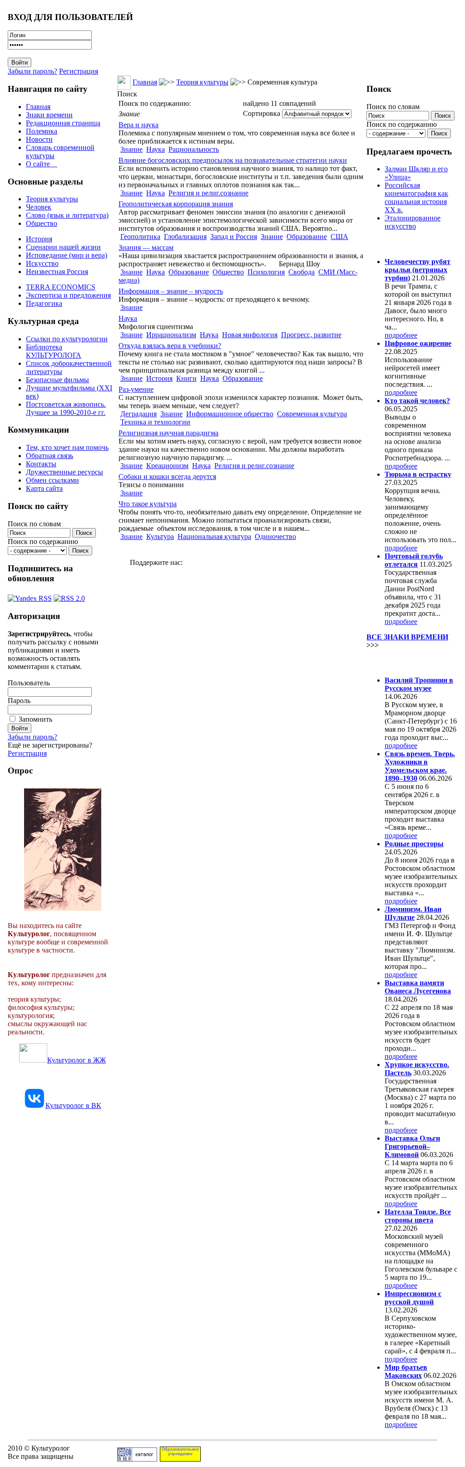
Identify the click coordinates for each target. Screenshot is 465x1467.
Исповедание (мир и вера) (66, 255)
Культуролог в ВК (73, 1105)
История (39, 239)
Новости (39, 139)
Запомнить (35, 719)
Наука (155, 149)
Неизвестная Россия (57, 271)
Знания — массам (146, 247)
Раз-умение (136, 389)
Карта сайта (44, 488)
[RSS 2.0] (69, 596)
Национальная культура (214, 536)
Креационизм (167, 465)
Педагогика (44, 303)
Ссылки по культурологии (67, 339)
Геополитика (140, 236)
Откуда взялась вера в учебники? (170, 345)
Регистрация (78, 71)
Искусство (42, 263)
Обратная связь (49, 455)
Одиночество (275, 536)
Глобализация (185, 236)
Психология (266, 272)
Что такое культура (148, 504)
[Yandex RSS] (30, 596)
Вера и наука (138, 125)
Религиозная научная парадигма (168, 433)
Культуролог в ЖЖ (76, 1060)
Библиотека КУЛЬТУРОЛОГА (53, 351)
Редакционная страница (63, 123)
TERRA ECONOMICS (60, 287)
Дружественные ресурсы (64, 472)
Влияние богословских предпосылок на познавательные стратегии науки (233, 160)
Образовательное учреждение (180, 1451)
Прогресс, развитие (311, 335)
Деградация (138, 414)
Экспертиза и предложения (68, 295)
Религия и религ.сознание (208, 193)
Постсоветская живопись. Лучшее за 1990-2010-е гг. (66, 408)
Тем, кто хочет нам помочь (67, 447)
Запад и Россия (233, 236)
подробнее (401, 335)
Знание (131, 149)
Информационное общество (229, 414)
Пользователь (29, 683)
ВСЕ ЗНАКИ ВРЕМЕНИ (407, 637)
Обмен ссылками (52, 480)
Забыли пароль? (32, 71)
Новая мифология (249, 335)
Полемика (41, 131)
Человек (38, 207)
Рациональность (193, 149)
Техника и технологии (155, 422)
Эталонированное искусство (412, 222)
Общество (41, 223)
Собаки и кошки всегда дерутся (167, 476)
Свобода (301, 272)
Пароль (19, 700)
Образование (307, 236)
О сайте (41, 164)
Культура (160, 536)
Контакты (41, 464)
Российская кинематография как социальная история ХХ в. (416, 197)
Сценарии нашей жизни (63, 247)
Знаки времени (49, 115)
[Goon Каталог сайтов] (137, 1459)
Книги (186, 378)
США (339, 236)
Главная (38, 106)
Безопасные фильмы (57, 380)
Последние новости (404, 662)
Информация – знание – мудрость (171, 291)
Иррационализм (171, 335)
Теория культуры (52, 199)
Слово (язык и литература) (67, 215)
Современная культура (312, 414)
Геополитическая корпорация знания (176, 204)
